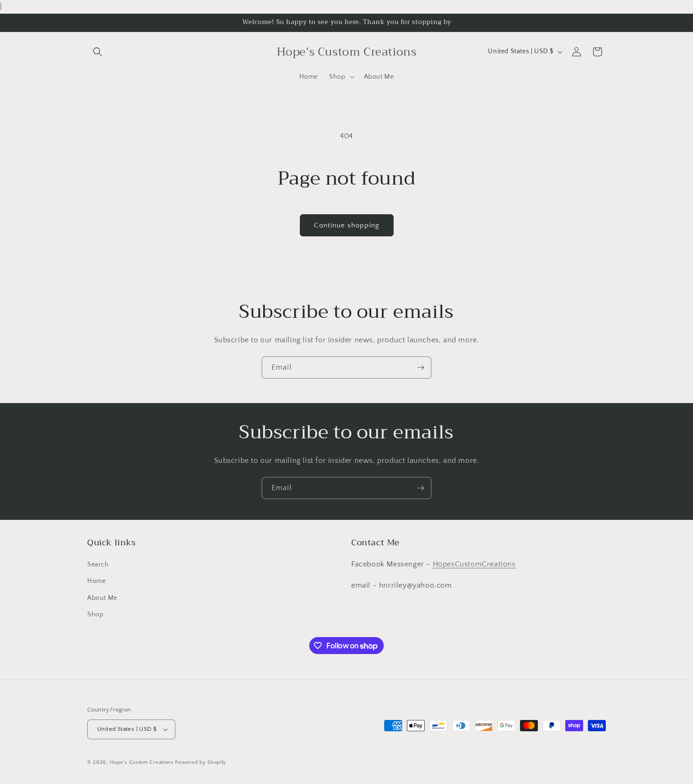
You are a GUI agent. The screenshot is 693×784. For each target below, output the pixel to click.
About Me (102, 598)
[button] (97, 51)
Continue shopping (347, 225)
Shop (95, 614)
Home (96, 581)
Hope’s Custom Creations (141, 762)
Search (98, 564)
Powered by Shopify (200, 762)
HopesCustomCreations (474, 564)
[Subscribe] (420, 367)
